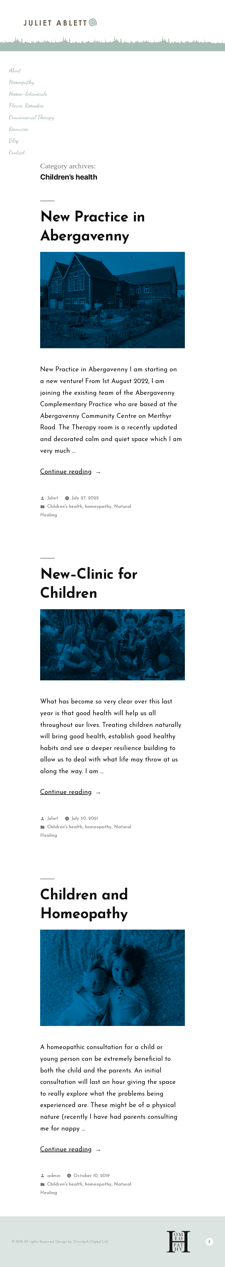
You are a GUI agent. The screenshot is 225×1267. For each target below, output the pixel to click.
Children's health (64, 506)
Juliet (52, 498)
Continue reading (70, 472)
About (15, 70)
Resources (18, 128)
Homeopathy (21, 82)
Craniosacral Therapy (31, 117)
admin (53, 1176)
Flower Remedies (26, 105)
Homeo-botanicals (28, 93)
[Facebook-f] (209, 1242)
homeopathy (98, 506)
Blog (13, 140)
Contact (17, 152)
